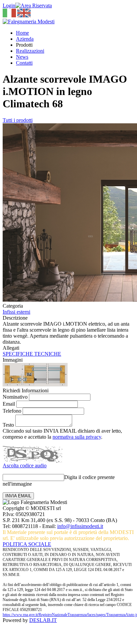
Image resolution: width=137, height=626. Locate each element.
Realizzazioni (30, 51)
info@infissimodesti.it (80, 526)
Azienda (25, 39)
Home (22, 33)
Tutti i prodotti (18, 120)
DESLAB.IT (43, 620)
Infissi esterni (16, 312)
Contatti (24, 63)
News (22, 57)
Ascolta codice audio (25, 465)
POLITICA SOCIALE (27, 544)
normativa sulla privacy (77, 437)
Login (9, 5)
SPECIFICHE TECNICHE (32, 354)
